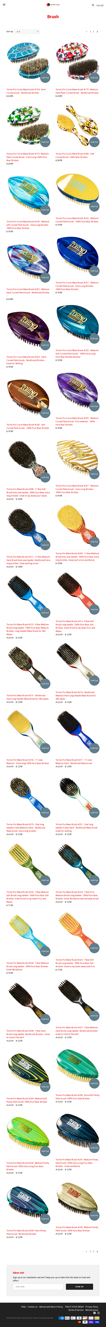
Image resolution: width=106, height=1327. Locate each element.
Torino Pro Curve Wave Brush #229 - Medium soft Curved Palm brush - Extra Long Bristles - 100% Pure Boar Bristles (27, 224)
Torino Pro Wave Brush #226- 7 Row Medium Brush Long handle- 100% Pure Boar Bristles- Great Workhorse (27, 966)
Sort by (9, 31)
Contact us (33, 1307)
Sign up (79, 1287)
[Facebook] (95, 1313)
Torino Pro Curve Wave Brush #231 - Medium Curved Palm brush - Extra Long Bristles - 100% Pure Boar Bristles (77, 286)
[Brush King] (53, 4)
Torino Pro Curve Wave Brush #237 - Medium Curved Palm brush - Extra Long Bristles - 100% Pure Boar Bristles (77, 489)
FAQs (23, 1307)
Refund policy (91, 1310)
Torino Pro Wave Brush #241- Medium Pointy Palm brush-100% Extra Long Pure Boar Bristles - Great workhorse (77, 1162)
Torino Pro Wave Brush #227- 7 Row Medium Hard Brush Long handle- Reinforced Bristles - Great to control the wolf (77, 1030)
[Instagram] (98, 1313)
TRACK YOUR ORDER (74, 1307)
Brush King (16, 1318)
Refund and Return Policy (51, 1307)
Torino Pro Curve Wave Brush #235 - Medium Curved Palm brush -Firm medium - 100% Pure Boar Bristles (77, 421)
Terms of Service (76, 1310)
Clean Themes (33, 1318)
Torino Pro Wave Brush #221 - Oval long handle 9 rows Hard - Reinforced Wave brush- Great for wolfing (77, 827)
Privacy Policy (91, 1307)
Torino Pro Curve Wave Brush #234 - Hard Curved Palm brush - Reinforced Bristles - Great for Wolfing (26, 360)
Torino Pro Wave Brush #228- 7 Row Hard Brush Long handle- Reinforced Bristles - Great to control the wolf (28, 1034)
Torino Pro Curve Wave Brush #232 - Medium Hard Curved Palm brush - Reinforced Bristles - (27, 292)
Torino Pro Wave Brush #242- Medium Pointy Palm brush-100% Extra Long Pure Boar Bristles (27, 1166)
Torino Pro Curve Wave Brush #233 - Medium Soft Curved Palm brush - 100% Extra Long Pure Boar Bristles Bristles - (77, 353)
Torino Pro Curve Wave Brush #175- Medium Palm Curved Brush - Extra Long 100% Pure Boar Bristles (27, 157)
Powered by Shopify (46, 1318)
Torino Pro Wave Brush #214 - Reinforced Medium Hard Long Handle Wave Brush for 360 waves (76, 695)
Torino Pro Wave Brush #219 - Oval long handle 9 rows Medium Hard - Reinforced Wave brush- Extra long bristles (25, 827)
